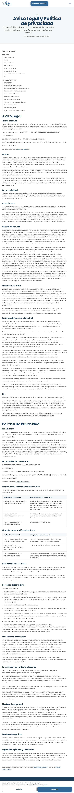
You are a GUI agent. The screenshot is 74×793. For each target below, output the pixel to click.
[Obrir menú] (70, 3)
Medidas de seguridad (11, 105)
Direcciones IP (8, 65)
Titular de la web (9, 57)
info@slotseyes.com (22, 149)
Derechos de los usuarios (11, 96)
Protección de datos (10, 71)
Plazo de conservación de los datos (15, 91)
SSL (5, 76)
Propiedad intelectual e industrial (14, 74)
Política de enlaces (10, 68)
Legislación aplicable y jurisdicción (14, 110)
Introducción (8, 83)
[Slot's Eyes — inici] (6, 3)
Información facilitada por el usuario (15, 102)
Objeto (6, 60)
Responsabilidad (9, 63)
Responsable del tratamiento (13, 85)
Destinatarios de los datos (12, 94)
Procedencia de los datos (12, 99)
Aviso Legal (5, 55)
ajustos (46, 785)
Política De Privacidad (9, 80)
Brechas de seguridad (10, 107)
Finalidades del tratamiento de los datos (16, 88)
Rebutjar (19, 789)
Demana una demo (39, 4)
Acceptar (54, 789)
